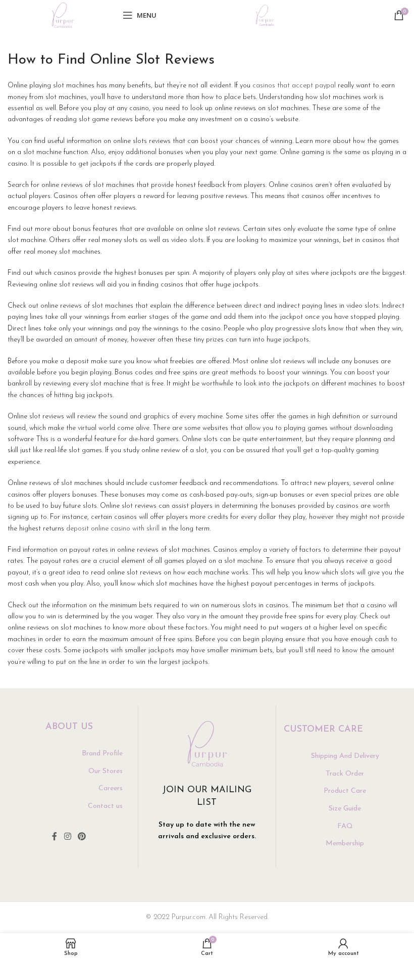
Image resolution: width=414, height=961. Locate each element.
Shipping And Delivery (345, 756)
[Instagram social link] (67, 837)
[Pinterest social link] (82, 837)
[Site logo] (63, 15)
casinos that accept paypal (294, 85)
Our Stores (105, 771)
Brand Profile (102, 753)
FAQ (345, 826)
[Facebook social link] (54, 837)
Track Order (345, 774)
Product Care (345, 791)
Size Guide (345, 808)
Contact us (105, 806)
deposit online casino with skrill (113, 529)
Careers (110, 788)
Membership (345, 843)
